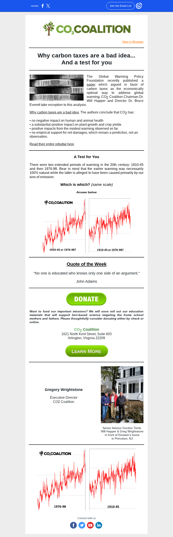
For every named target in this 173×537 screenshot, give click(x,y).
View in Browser (132, 41)
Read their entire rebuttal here (52, 144)
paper (91, 84)
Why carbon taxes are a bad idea (54, 112)
